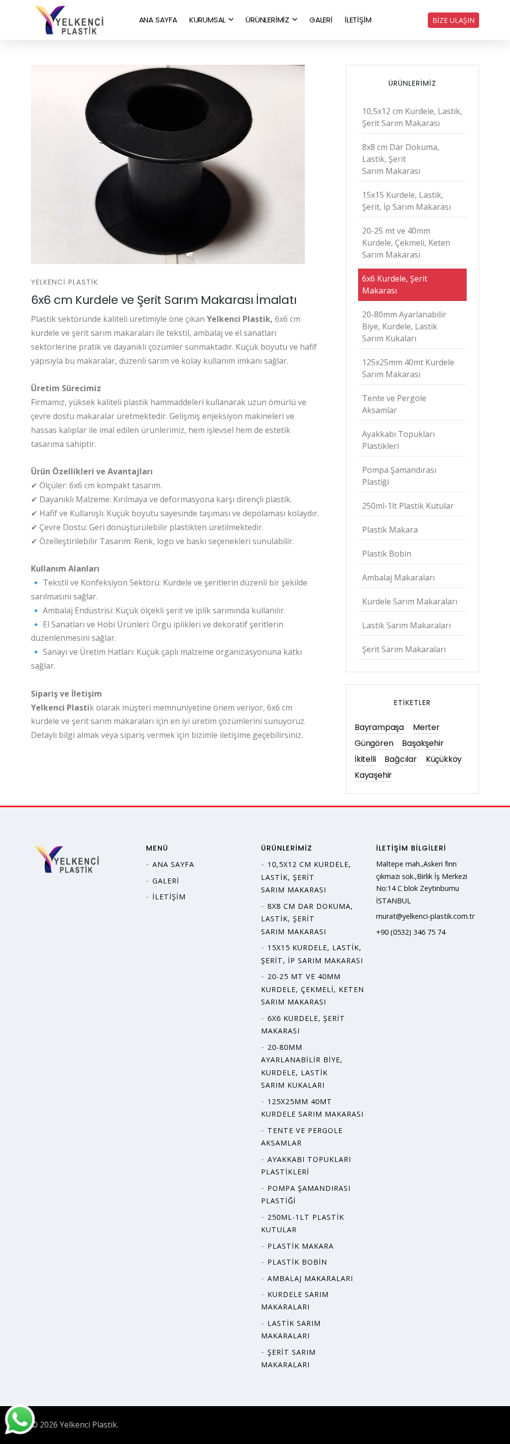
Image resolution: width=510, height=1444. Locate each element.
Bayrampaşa (379, 727)
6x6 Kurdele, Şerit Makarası (394, 284)
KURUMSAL (207, 19)
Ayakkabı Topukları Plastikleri (398, 440)
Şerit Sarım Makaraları (404, 649)
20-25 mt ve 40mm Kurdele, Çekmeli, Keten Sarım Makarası (406, 242)
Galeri (165, 880)
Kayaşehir (373, 775)
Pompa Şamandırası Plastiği (399, 475)
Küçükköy (444, 759)
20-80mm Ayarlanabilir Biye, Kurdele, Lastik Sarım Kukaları (404, 326)
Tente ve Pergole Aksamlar (394, 404)
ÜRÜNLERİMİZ (267, 19)
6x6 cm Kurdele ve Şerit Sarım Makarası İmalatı (163, 299)
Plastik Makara (390, 529)
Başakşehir (422, 743)
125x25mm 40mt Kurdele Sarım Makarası (408, 368)
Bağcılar (400, 759)
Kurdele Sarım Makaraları (409, 601)
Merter (426, 727)
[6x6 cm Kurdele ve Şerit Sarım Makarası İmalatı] (176, 164)
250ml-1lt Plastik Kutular (408, 505)
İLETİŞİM (358, 19)
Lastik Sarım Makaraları (406, 625)
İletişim (169, 896)
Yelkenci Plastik (64, 282)
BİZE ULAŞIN (453, 20)
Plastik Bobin (386, 553)
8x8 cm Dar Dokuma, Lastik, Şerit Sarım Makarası (400, 159)
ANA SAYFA (158, 19)
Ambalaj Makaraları (398, 577)
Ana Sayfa (173, 864)
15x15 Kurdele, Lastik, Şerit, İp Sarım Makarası (406, 200)
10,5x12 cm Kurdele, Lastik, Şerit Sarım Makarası (412, 117)
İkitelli (365, 759)
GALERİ (321, 19)
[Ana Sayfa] (71, 18)
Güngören (374, 743)
